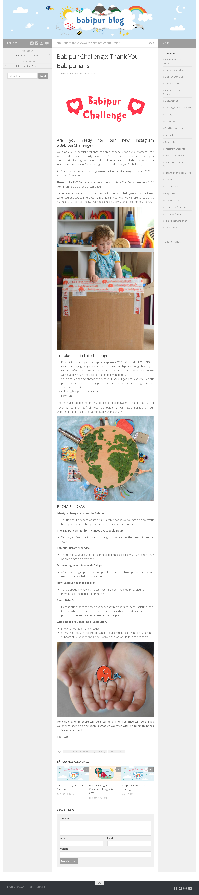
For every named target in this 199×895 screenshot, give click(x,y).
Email (111, 838)
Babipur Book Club (174, 69)
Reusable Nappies (174, 213)
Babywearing (171, 100)
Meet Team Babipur (175, 155)
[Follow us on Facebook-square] (32, 43)
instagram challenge (98, 751)
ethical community (80, 751)
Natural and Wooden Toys (178, 172)
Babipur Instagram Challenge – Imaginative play (101, 789)
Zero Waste (171, 227)
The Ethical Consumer (176, 220)
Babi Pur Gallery (173, 241)
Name (64, 838)
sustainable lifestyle (116, 751)
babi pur (67, 751)
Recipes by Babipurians (176, 206)
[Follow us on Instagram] (41, 43)
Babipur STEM (172, 83)
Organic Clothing (173, 186)
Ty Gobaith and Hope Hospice (92, 637)
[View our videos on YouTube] (46, 43)
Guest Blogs (171, 141)
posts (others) (172, 200)
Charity (168, 114)
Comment (66, 818)
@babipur (75, 391)
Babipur (61, 175)
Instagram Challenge (106, 43)
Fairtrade (169, 134)
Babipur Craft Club (174, 76)
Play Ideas (170, 193)
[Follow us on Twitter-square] (36, 43)
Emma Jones (66, 73)
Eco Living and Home (175, 128)
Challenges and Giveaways (73, 43)
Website (64, 848)
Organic (169, 179)
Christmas (170, 121)
